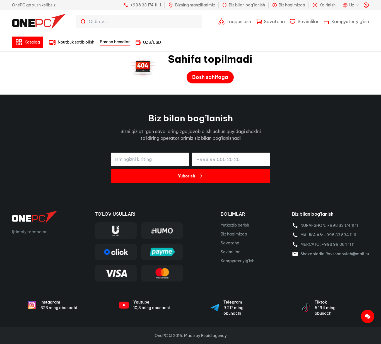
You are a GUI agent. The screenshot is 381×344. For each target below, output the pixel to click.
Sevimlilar (230, 251)
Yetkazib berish (235, 225)
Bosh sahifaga (210, 77)
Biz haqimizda (234, 234)
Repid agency (214, 335)
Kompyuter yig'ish (237, 260)
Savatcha (230, 243)
